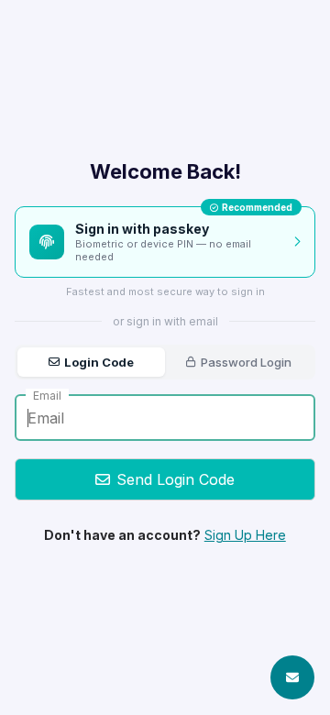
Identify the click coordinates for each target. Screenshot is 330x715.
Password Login (246, 362)
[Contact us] (292, 677)
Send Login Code (175, 479)
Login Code (99, 362)
